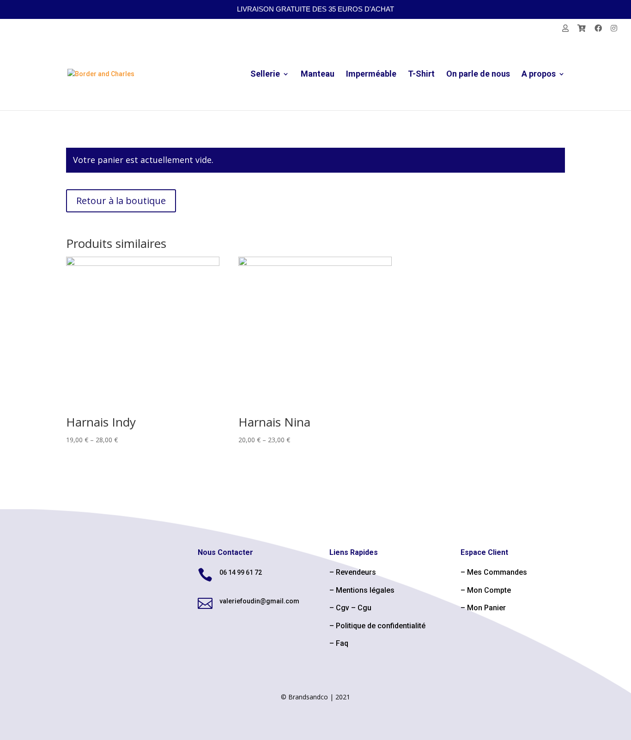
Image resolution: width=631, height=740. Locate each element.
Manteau (317, 74)
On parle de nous (478, 74)
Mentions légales (365, 590)
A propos (539, 74)
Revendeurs (356, 572)
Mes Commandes (497, 572)
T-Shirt (421, 74)
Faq (342, 643)
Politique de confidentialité (380, 625)
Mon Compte (489, 590)
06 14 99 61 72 (240, 572)
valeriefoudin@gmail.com (259, 601)
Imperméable (371, 74)
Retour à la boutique (121, 200)
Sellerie (265, 74)
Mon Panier (486, 607)
